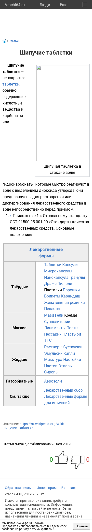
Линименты (55, 327)
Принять (82, 526)
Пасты (72, 327)
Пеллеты (52, 308)
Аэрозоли (53, 381)
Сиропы (51, 372)
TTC (48, 340)
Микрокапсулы (58, 271)
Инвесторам (46, 488)
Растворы (53, 347)
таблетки (10, 84)
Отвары (65, 366)
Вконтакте (69, 488)
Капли (69, 353)
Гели (59, 315)
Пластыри (72, 334)
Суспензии (72, 347)
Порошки (71, 290)
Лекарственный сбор (63, 390)
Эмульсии (53, 353)
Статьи (14, 41)
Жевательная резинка (64, 302)
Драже (50, 283)
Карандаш (70, 296)
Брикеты (52, 296)
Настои (50, 366)
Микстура (53, 359)
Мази (49, 315)
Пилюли (64, 283)
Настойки (72, 359)
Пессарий (53, 334)
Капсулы (70, 264)
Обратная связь (18, 488)
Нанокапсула (56, 277)
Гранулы (77, 277)
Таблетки (52, 264)
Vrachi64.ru (15, 4)
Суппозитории (57, 321)
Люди (44, 4)
